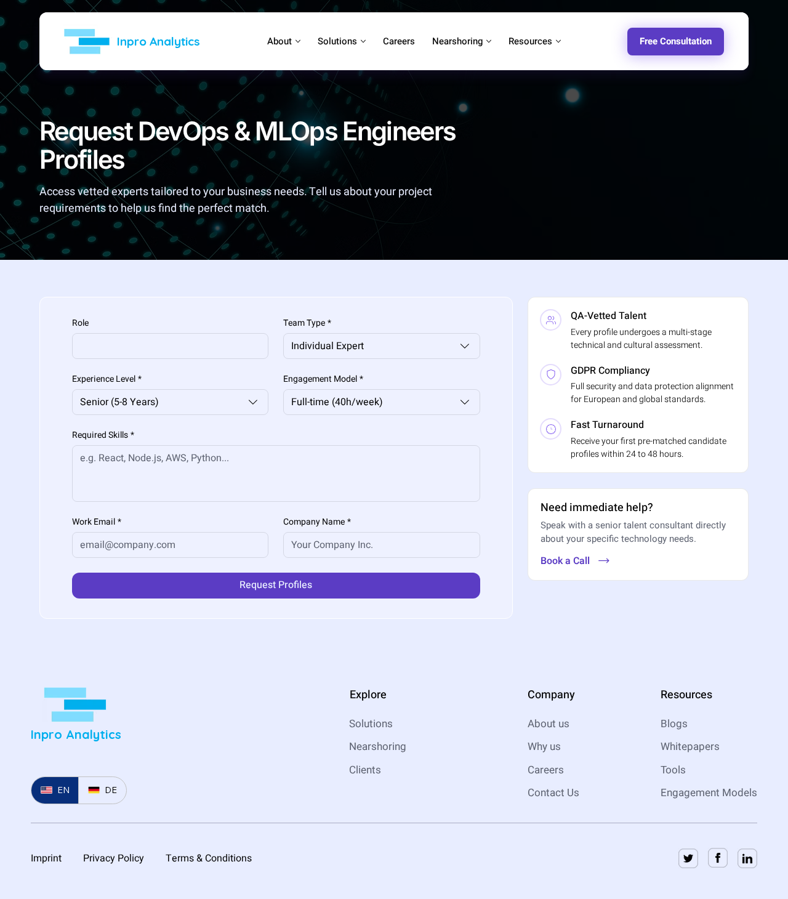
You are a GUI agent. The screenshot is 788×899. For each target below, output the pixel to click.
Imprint (46, 858)
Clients (365, 770)
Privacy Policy (113, 858)
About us (548, 724)
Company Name (317, 522)
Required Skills (103, 435)
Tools (674, 770)
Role (80, 323)
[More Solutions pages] (363, 41)
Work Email (96, 522)
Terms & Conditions (209, 858)
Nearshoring (377, 746)
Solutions (371, 724)
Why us (544, 746)
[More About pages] (298, 41)
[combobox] (381, 346)
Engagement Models (709, 792)
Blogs (674, 724)
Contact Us (553, 792)
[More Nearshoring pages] (488, 41)
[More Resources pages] (558, 41)
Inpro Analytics (158, 41)
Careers (546, 770)
